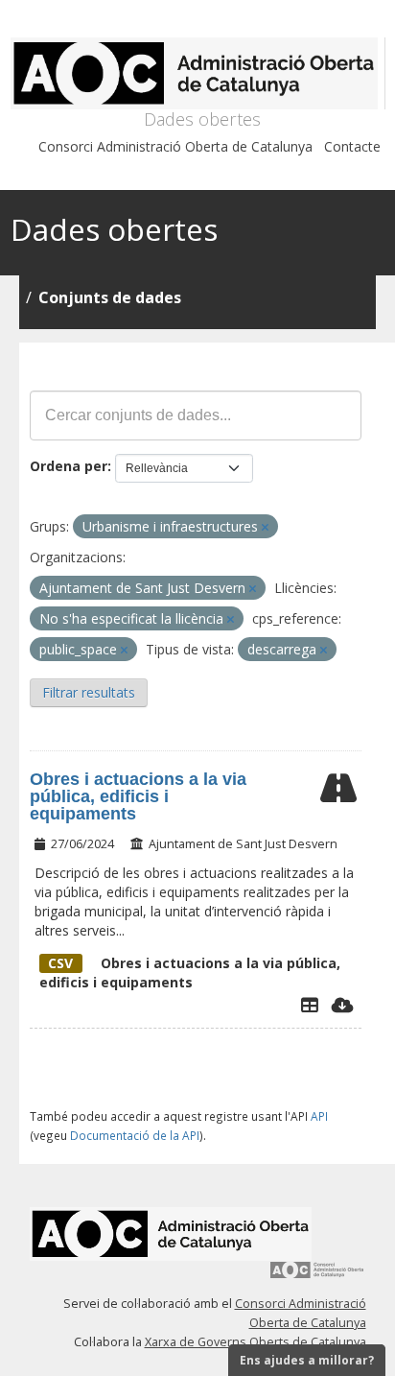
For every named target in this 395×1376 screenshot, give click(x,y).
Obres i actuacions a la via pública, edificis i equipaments (138, 796)
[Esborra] (265, 527)
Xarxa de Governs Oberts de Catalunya (255, 1342)
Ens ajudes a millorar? (307, 1360)
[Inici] (198, 73)
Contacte (352, 146)
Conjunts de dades (109, 297)
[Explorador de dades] (309, 1004)
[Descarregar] (343, 1004)
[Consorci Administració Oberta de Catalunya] (317, 1277)
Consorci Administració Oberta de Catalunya (175, 146)
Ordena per (68, 466)
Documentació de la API (134, 1135)
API (319, 1116)
